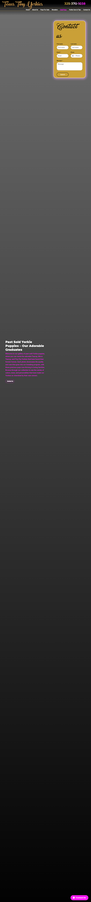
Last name (74, 44)
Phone (72, 52)
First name (60, 44)
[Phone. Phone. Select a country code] (73, 56)
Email (59, 52)
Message (60, 60)
